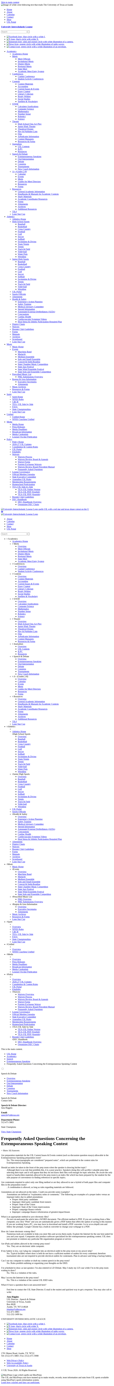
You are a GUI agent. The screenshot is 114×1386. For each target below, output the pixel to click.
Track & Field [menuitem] (24, 249)
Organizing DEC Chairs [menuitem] (28, 504)
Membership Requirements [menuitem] (24, 482)
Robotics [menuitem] (22, 116)
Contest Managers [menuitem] (26, 139)
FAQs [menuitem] (15, 407)
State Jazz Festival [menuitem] (26, 367)
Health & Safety (20, 814)
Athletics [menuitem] (10, 216)
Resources (18, 696)
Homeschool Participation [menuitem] (23, 484)
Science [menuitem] (21, 119)
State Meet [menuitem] (22, 69)
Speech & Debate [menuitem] (20, 154)
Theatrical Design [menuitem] (25, 129)
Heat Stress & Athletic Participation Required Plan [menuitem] (40, 322)
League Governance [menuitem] (21, 472)
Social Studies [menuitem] (24, 99)
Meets (16, 544)
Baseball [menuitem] (21, 224)
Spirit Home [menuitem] (17, 397)
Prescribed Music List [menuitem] (21, 374)
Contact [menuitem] (10, 17)
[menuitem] (26, 36)
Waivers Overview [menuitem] (26, 994)
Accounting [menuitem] (23, 86)
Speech (10, 1059)
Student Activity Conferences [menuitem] (31, 79)
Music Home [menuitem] (18, 347)
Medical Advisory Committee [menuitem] (31, 307)
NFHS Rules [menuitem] (18, 399)
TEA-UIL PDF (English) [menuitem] (29, 492)
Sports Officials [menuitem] (19, 294)
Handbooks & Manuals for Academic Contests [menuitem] (38, 194)
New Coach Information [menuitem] (28, 169)
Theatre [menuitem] (15, 121)
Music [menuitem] (9, 344)
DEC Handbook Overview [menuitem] (30, 502)
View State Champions (11, 1132)
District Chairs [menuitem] (18, 324)
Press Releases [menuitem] (18, 427)
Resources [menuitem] (22, 151)
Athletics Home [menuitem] (19, 219)
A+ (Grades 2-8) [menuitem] (19, 171)
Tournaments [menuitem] (23, 166)
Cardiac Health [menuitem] (24, 317)
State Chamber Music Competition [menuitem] (33, 364)
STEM (16, 599)
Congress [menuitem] (22, 164)
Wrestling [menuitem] (22, 256)
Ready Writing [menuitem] (24, 96)
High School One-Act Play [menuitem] (30, 124)
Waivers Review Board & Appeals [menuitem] (33, 459)
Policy (10, 974)
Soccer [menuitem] (21, 236)
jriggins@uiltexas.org (16, 1309)
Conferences (19, 564)
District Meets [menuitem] (24, 64)
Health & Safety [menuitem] (19, 299)
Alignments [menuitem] (23, 204)
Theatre (16, 619)
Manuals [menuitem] (16, 334)
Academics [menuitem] (11, 51)
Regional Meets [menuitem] (25, 66)
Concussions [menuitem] (23, 314)
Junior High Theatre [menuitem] (26, 126)
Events (16, 869)
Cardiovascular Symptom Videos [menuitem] (32, 319)
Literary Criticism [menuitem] (25, 94)
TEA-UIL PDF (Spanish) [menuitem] (29, 494)
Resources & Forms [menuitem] (26, 141)
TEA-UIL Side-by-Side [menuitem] (22, 487)
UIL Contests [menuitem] (23, 146)
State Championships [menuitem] (21, 409)
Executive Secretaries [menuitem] (27, 382)
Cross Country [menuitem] (24, 229)
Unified (11, 944)
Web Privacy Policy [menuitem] (15, 1360)
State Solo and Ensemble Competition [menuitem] (34, 372)
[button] (2, 511)
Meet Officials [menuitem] (24, 59)
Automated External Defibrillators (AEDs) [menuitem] (36, 312)
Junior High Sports (21, 774)
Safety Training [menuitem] (24, 304)
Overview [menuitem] (22, 546)
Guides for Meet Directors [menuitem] (29, 181)
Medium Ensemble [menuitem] (26, 357)
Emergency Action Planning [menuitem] (30, 302)
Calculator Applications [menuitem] (28, 106)
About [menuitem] (9, 12)
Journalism (18, 644)
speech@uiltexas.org (10, 1115)
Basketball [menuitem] (22, 226)
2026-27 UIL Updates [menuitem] (22, 444)
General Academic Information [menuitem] (31, 191)
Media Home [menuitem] (18, 424)
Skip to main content (10, 2)
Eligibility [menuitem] (16, 452)
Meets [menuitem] (15, 56)
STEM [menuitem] (15, 104)
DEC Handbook (20, 1039)
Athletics (11, 726)
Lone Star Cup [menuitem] (18, 214)
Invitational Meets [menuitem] (26, 61)
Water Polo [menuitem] (23, 254)
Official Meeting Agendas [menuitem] (23, 474)
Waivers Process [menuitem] (25, 457)
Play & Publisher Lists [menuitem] (27, 131)
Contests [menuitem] (16, 81)
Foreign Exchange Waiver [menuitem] (29, 1004)
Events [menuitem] (21, 176)
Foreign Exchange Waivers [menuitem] (30, 464)
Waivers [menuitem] (15, 327)
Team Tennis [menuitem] (23, 244)
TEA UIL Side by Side (23, 1027)
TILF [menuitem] (14, 211)
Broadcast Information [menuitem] (22, 432)
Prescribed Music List (22, 897)
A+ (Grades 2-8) (20, 676)
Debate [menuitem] (21, 161)
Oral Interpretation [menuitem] (26, 159)
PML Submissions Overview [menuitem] (30, 377)
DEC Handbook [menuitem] (19, 499)
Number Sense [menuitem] (24, 114)
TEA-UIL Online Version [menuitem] (29, 489)
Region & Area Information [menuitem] (24, 379)
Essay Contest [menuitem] (24, 91)
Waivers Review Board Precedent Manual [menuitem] (36, 467)
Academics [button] (13, 539)
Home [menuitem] (9, 9)
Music (10, 864)
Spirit (10, 922)
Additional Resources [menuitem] (27, 209)
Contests (17, 574)
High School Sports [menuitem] (20, 221)
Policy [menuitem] (9, 439)
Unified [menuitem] (10, 414)
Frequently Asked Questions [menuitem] (30, 469)
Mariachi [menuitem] (22, 354)
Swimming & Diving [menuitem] (27, 241)
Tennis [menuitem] (21, 246)
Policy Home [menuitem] (18, 442)
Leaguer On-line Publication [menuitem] (24, 437)
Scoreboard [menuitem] (17, 339)
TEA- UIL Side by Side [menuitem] (22, 404)
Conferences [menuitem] (17, 74)
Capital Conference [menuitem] (26, 76)
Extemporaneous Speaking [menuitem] (29, 156)
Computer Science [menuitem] (26, 109)
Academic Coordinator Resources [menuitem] (32, 199)
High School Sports (21, 734)
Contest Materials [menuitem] (25, 84)
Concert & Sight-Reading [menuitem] (29, 362)
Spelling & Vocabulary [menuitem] (28, 101)
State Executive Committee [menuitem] (24, 477)
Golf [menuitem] (20, 234)
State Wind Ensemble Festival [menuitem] (31, 369)
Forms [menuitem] (20, 186)
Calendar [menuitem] (11, 14)
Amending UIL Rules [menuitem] (21, 479)
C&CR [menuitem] (15, 402)
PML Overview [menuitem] (25, 899)
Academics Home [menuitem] (20, 54)
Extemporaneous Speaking (18, 1061)
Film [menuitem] (20, 134)
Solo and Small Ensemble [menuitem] (29, 359)
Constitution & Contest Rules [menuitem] (25, 447)
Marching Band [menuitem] (25, 352)
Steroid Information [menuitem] (26, 309)
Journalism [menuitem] (17, 144)
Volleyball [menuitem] (22, 251)
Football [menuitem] (21, 231)
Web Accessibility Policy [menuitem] (18, 1363)
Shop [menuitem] (9, 19)
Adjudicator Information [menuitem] (28, 136)
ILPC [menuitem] (20, 149)
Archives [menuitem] (22, 206)
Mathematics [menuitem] (23, 111)
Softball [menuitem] (21, 239)
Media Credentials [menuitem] (20, 434)
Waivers (16, 992)
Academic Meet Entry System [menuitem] (31, 71)
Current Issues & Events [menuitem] (28, 89)
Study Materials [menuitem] (25, 196)
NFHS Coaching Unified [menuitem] (23, 419)
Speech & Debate (21, 656)
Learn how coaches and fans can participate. (20, 1382)
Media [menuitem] (9, 422)
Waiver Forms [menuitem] (24, 462)
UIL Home (11, 1054)
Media (10, 954)
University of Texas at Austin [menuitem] (19, 1365)
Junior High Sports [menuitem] (20, 259)
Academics (11, 1056)
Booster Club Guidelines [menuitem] (23, 329)
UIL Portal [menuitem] (11, 22)
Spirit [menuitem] (9, 394)
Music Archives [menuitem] (19, 387)
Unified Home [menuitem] (18, 417)
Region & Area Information (25, 904)
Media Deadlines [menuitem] (19, 429)
